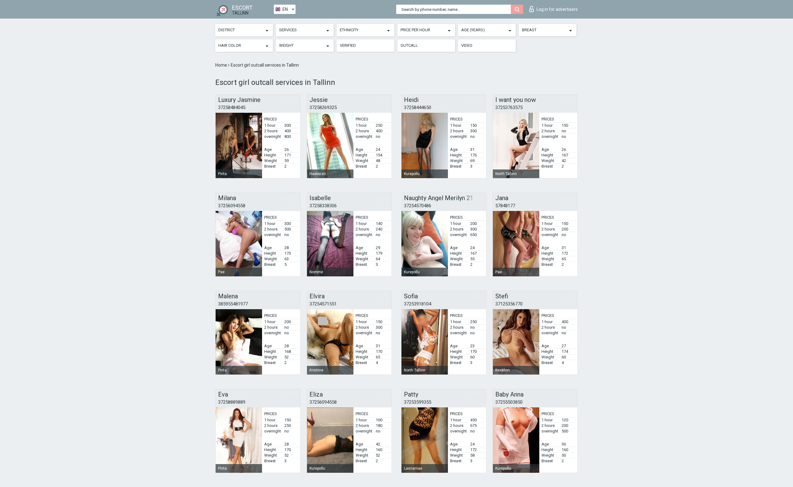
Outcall (409, 45)
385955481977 (233, 304)
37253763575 (509, 107)
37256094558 (231, 205)
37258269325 (323, 107)
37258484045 (231, 107)
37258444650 (417, 107)
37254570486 (417, 205)
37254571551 (323, 304)
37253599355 (417, 402)
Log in (557, 9)
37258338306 (323, 205)
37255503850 (509, 402)
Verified (348, 45)
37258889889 (231, 402)
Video (466, 45)
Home (221, 65)
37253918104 (417, 304)
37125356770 (509, 304)
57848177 (505, 205)
